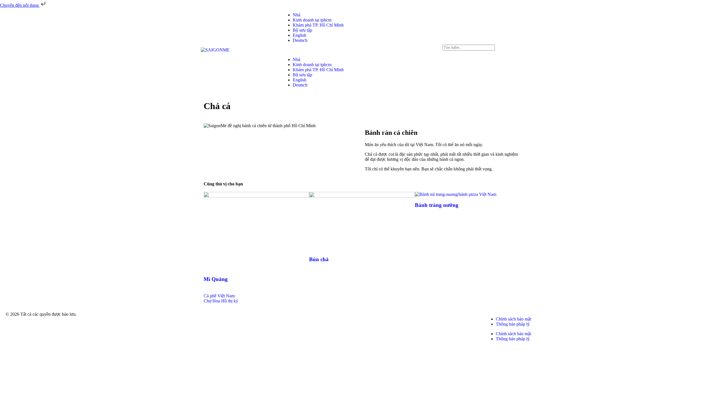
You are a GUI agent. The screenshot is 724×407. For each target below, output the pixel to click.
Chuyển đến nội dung (20, 5)
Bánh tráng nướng (436, 205)
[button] (362, 50)
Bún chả (319, 259)
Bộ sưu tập (302, 30)
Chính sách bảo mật (513, 319)
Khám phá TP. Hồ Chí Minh (318, 25)
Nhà (296, 14)
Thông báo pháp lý (513, 324)
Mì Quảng (216, 279)
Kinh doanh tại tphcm (312, 20)
